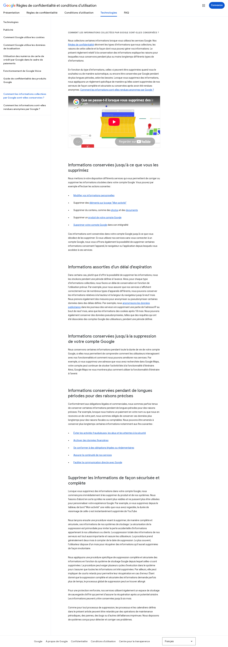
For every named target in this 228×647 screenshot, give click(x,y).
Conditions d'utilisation (103, 641)
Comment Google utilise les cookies (24, 37)
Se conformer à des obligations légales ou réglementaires (103, 447)
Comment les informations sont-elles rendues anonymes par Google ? (24, 107)
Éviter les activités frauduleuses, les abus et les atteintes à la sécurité (109, 433)
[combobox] (179, 641)
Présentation (11, 12)
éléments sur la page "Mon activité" (108, 202)
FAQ (126, 12)
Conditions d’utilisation (78, 12)
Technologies (108, 12)
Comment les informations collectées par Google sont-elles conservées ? (24, 95)
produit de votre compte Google (105, 217)
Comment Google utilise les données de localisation (24, 46)
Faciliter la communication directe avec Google (97, 462)
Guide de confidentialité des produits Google (24, 80)
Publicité (8, 29)
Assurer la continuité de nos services (92, 455)
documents (132, 210)
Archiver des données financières (90, 440)
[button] (203, 5)
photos (114, 210)
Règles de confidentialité (42, 12)
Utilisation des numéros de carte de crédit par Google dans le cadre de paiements (23, 60)
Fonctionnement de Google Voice (22, 70)
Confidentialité (79, 641)
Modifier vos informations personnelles (94, 195)
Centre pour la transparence (134, 641)
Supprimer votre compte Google (90, 225)
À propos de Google (57, 641)
